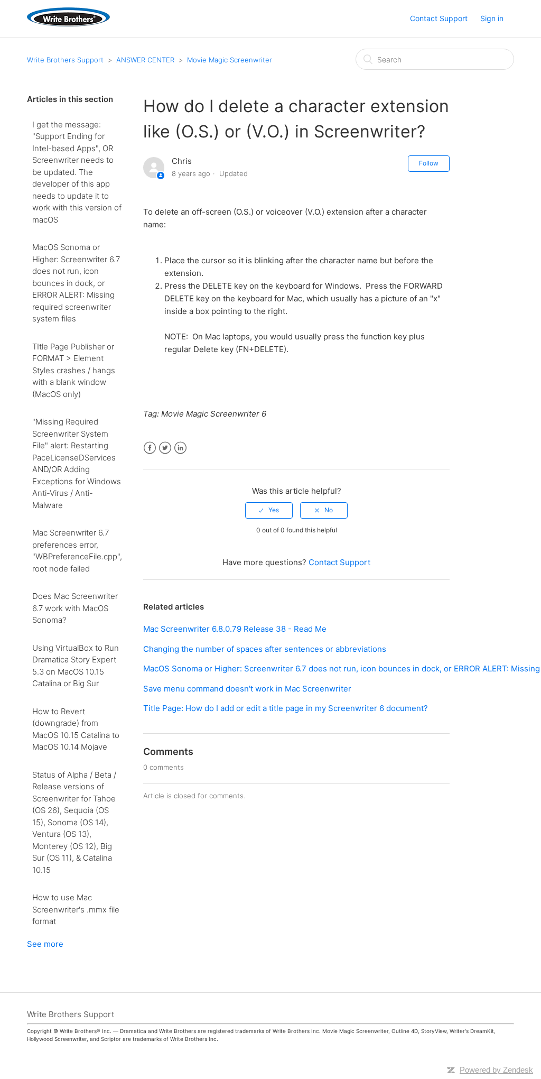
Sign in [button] (491, 18)
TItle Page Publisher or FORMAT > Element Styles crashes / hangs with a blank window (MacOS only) (73, 370)
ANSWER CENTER (145, 60)
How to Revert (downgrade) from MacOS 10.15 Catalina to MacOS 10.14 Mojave (75, 729)
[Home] (68, 24)
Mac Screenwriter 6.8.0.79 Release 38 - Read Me (235, 629)
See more (45, 944)
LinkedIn (180, 448)
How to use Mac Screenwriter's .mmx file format (75, 909)
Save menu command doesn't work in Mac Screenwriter (247, 689)
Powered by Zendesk (496, 1069)
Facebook (149, 448)
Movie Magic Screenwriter (229, 60)
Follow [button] (429, 163)
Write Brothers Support (65, 60)
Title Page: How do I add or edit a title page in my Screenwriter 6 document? (285, 708)
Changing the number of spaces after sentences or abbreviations (264, 649)
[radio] (269, 510)
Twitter (165, 448)
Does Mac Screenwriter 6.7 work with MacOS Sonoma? (75, 608)
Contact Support (439, 18)
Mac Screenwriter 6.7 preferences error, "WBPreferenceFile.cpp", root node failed (77, 551)
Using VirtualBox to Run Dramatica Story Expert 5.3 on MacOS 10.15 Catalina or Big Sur (75, 666)
